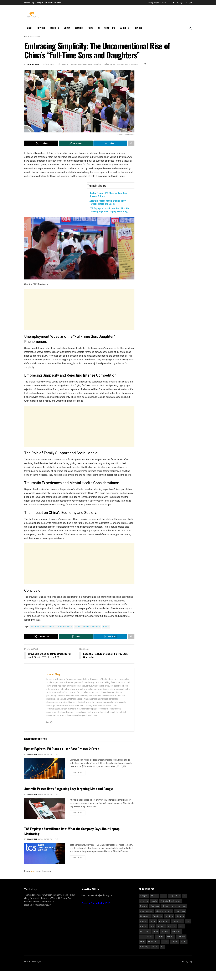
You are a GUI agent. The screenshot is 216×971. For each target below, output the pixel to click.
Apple (154, 901)
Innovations (72, 64)
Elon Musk (180, 911)
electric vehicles (164, 911)
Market (161, 926)
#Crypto (143, 896)
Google (143, 921)
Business (155, 906)
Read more (77, 772)
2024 (163, 896)
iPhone (143, 926)
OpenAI (165, 931)
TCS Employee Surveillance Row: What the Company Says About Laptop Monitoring (109, 210)
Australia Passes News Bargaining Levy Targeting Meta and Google (107, 202)
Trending (105, 64)
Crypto (41, 28)
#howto (154, 896)
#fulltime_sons (65, 626)
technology (153, 941)
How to (138, 28)
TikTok (174, 941)
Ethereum (144, 916)
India (153, 921)
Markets (124, 28)
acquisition (174, 896)
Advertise (57, 2)
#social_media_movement (87, 626)
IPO (152, 926)
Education (35, 36)
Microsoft (144, 931)
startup (170, 936)
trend (183, 941)
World (112, 64)
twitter (155, 946)
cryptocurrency (179, 906)
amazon (144, 901)
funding (169, 916)
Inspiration (82, 64)
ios (187, 921)
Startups (109, 28)
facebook (157, 916)
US (162, 946)
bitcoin (143, 906)
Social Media (146, 936)
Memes (67, 28)
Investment (178, 921)
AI (99, 28)
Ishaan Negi (33, 64)
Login (189, 2)
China (106, 626)
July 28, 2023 (48, 64)
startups (181, 936)
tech (142, 941)
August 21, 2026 (46, 754)
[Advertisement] (79, 309)
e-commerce (146, 911)
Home (26, 36)
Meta (181, 926)
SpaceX (159, 936)
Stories (97, 64)
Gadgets (54, 28)
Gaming (79, 28)
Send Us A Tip (29, 2)
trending (144, 946)
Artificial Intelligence (170, 901)
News (29, 28)
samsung (176, 931)
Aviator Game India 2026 (96, 903)
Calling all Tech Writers (44, 2)
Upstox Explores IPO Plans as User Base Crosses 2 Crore (108, 194)
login (33, 871)
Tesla (165, 941)
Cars (90, 28)
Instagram (164, 921)
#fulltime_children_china (42, 626)
